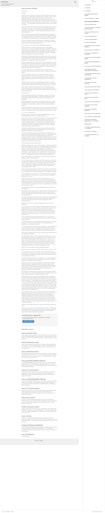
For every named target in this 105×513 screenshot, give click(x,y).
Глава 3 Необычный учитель (30, 342)
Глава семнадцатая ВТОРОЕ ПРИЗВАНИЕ (92, 66)
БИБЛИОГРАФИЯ (87, 124)
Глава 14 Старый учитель (29, 333)
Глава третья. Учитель (28, 397)
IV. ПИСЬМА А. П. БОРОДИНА (90, 131)
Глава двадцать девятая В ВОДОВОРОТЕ (92, 101)
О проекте (36, 440)
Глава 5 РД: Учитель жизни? (30, 370)
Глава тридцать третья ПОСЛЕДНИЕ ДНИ (92, 113)
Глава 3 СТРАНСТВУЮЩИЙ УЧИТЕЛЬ (34, 379)
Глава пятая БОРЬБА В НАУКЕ (90, 24)
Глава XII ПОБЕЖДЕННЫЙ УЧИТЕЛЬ (33, 360)
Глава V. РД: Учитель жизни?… (31, 388)
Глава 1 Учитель (26, 416)
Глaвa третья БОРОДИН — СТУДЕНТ (91, 18)
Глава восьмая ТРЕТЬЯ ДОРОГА (90, 36)
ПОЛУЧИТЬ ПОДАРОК (28, 321)
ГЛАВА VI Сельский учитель (30, 406)
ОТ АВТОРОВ (87, 7)
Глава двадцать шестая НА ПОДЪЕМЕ (91, 89)
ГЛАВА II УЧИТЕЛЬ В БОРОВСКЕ (32, 425)
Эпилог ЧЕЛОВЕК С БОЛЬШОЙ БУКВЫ (92, 116)
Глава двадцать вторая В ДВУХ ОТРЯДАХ (92, 86)
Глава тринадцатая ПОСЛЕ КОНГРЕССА (92, 49)
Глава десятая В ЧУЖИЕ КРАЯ (90, 42)
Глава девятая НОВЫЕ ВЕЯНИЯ (90, 39)
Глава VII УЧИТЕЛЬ (28, 434)
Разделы (41, 440)
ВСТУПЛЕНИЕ (87, 10)
